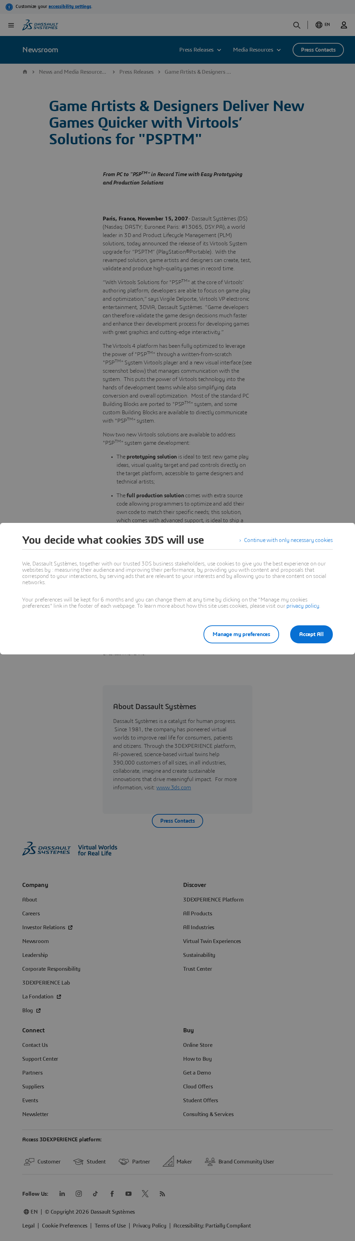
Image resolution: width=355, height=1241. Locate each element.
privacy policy (302, 606)
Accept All (311, 634)
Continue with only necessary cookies (288, 540)
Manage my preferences (241, 634)
